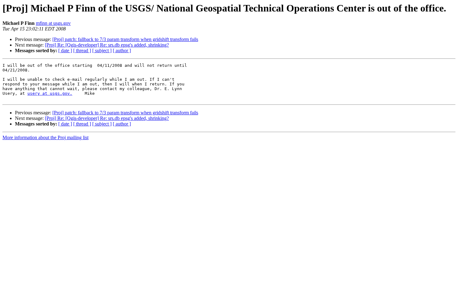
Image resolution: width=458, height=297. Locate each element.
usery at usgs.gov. (49, 93)
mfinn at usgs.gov (53, 23)
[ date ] (65, 50)
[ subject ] (102, 50)
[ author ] (122, 50)
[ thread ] (82, 50)
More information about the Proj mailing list (45, 137)
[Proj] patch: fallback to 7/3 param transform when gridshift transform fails (125, 39)
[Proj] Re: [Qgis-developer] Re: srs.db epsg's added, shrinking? (107, 45)
